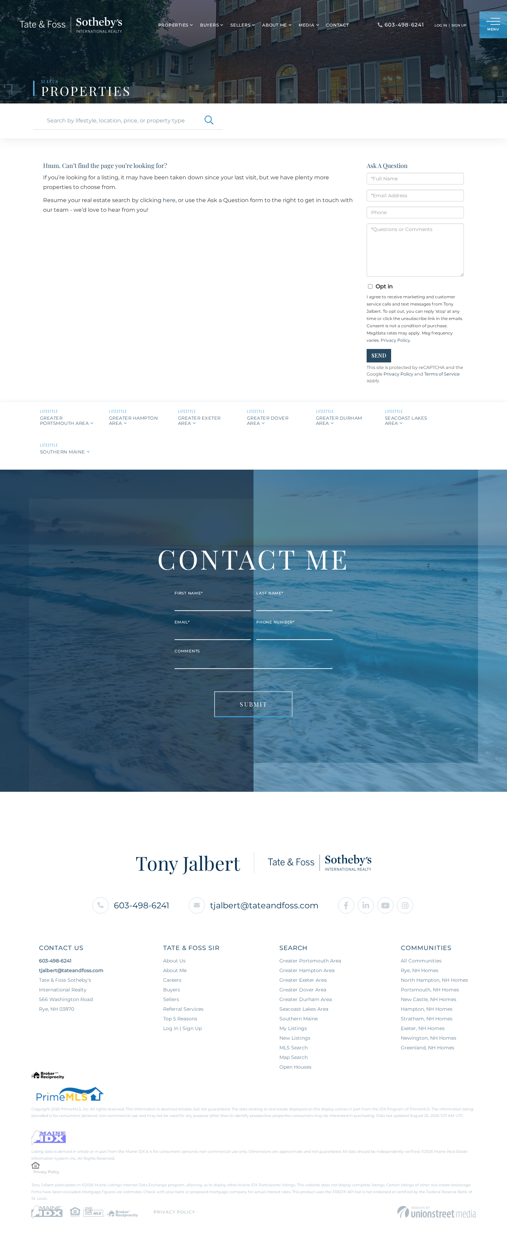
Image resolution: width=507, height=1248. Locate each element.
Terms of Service (442, 374)
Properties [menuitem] (173, 25)
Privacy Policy (395, 340)
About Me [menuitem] (274, 25)
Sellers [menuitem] (240, 25)
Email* (182, 622)
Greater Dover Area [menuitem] (302, 990)
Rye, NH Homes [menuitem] (419, 970)
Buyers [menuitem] (209, 25)
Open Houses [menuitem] (295, 1067)
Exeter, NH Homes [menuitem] (423, 1028)
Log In (441, 25)
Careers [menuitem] (172, 980)
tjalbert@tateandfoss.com (264, 905)
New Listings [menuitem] (294, 1038)
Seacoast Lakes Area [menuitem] (303, 1009)
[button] (209, 120)
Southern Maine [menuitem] (298, 1019)
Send (378, 355)
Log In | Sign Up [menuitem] (182, 1028)
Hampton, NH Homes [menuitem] (427, 1009)
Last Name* (269, 593)
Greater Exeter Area (199, 420)
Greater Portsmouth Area (64, 420)
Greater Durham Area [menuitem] (305, 999)
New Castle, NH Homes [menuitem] (428, 999)
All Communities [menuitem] (421, 961)
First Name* (188, 593)
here (169, 200)
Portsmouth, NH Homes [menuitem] (430, 990)
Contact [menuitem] (337, 25)
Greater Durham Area (339, 420)
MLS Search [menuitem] (293, 1048)
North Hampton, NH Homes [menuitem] (434, 980)
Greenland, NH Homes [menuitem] (427, 1048)
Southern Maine (62, 452)
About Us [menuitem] (174, 961)
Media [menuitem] (307, 25)
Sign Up (458, 25)
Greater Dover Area (268, 420)
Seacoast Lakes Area (406, 420)
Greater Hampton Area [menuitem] (307, 970)
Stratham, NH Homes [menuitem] (427, 1019)
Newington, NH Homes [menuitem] (428, 1038)
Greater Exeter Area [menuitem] (303, 980)
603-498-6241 (141, 905)
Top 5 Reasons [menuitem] (180, 1019)
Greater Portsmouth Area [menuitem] (310, 961)
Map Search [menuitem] (293, 1057)
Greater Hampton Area (133, 420)
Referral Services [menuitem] (183, 1009)
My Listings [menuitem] (293, 1028)
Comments (187, 651)
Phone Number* (275, 622)
